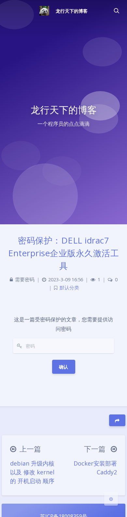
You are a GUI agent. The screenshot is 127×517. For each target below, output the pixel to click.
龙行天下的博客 (72, 11)
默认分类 (69, 288)
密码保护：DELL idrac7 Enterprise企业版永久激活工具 (63, 253)
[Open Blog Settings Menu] (111, 499)
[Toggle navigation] (116, 11)
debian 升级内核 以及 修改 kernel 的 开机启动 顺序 (32, 472)
